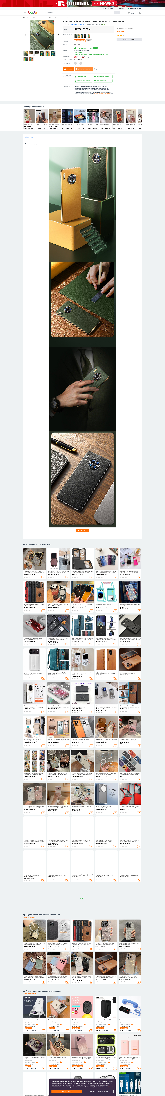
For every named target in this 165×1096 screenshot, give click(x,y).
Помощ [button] (121, 8)
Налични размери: (65, 40)
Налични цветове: (68, 34)
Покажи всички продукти (29, 889)
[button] (25, 12)
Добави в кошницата (83, 69)
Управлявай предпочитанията (98, 1091)
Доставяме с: (66, 56)
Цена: (65, 29)
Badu (24, 17)
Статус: (65, 44)
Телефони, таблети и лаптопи (40, 17)
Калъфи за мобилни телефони (71, 17)
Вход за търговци (108, 8)
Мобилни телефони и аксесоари (56, 17)
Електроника (30, 17)
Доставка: (65, 50)
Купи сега (68, 69)
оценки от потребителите (78, 24)
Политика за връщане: (66, 87)
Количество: (66, 63)
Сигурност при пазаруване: (67, 76)
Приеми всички (67, 1091)
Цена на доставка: (68, 59)
